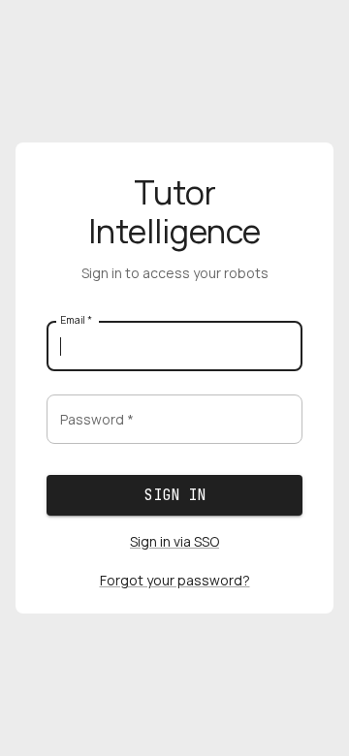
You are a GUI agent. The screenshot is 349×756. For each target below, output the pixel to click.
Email (76, 320)
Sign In (175, 495)
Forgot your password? (175, 580)
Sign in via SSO (174, 541)
